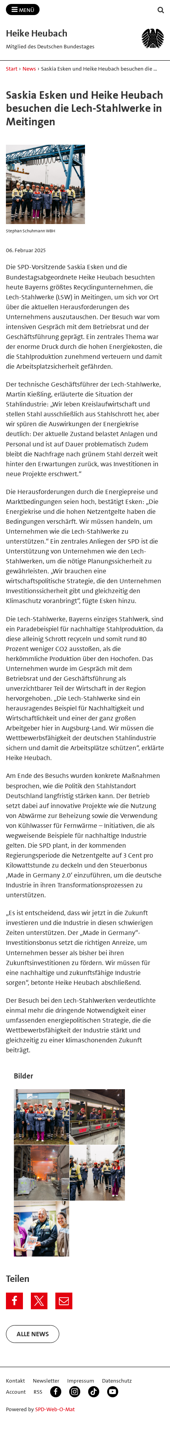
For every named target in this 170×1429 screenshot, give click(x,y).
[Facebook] (14, 1301)
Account (16, 1391)
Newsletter (46, 1380)
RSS (38, 1391)
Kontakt (15, 1380)
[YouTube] (112, 1391)
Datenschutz (117, 1380)
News (29, 68)
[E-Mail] (63, 1301)
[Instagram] (74, 1391)
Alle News (33, 1333)
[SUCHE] (160, 10)
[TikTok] (93, 1391)
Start (11, 68)
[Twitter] (39, 1301)
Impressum (80, 1380)
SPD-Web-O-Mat (55, 1409)
